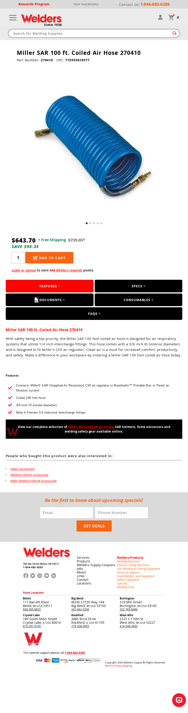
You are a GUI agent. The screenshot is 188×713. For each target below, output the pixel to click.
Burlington (127, 598)
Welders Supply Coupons (96, 565)
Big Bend (77, 598)
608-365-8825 (32, 609)
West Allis (126, 615)
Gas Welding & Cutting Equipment (138, 568)
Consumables (137, 300)
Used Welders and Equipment (136, 576)
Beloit (27, 598)
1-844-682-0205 (33, 567)
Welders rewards (69, 270)
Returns (109, 666)
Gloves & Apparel (128, 572)
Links (81, 576)
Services (83, 557)
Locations (84, 583)
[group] (94, 145)
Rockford (77, 615)
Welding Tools (126, 587)
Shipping (127, 666)
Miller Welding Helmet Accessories (33, 481)
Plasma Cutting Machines (133, 565)
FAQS (92, 313)
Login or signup (24, 270)
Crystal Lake (31, 615)
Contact (82, 579)
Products (83, 561)
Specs (137, 286)
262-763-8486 (129, 609)
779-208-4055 (80, 626)
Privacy (118, 666)
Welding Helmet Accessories (29, 475)
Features (48, 286)
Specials (122, 583)
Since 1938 (53, 24)
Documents (50, 300)
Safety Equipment (22, 469)
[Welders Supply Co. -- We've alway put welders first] (46, 560)
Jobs (80, 568)
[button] (87, 223)
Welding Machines (128, 561)
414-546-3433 (129, 626)
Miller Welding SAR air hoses (90, 427)
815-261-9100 (32, 626)
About (81, 572)
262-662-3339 (80, 609)
